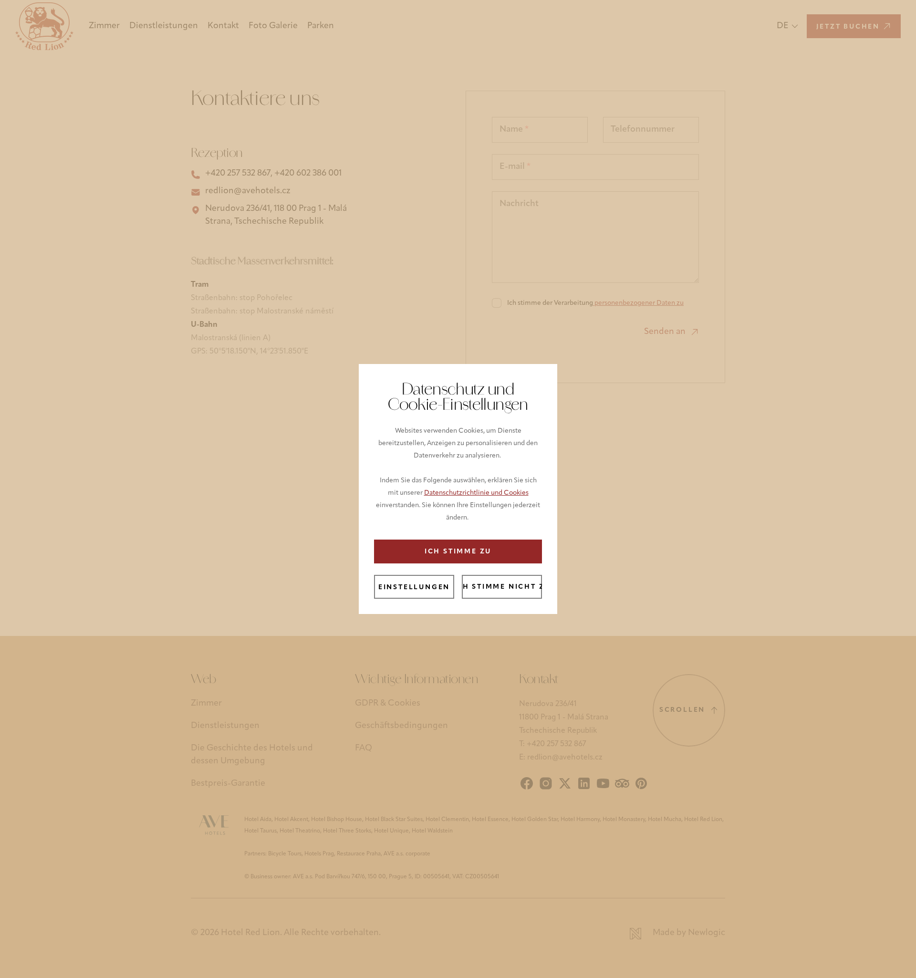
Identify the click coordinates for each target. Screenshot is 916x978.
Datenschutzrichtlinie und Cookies (476, 493)
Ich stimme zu (458, 551)
